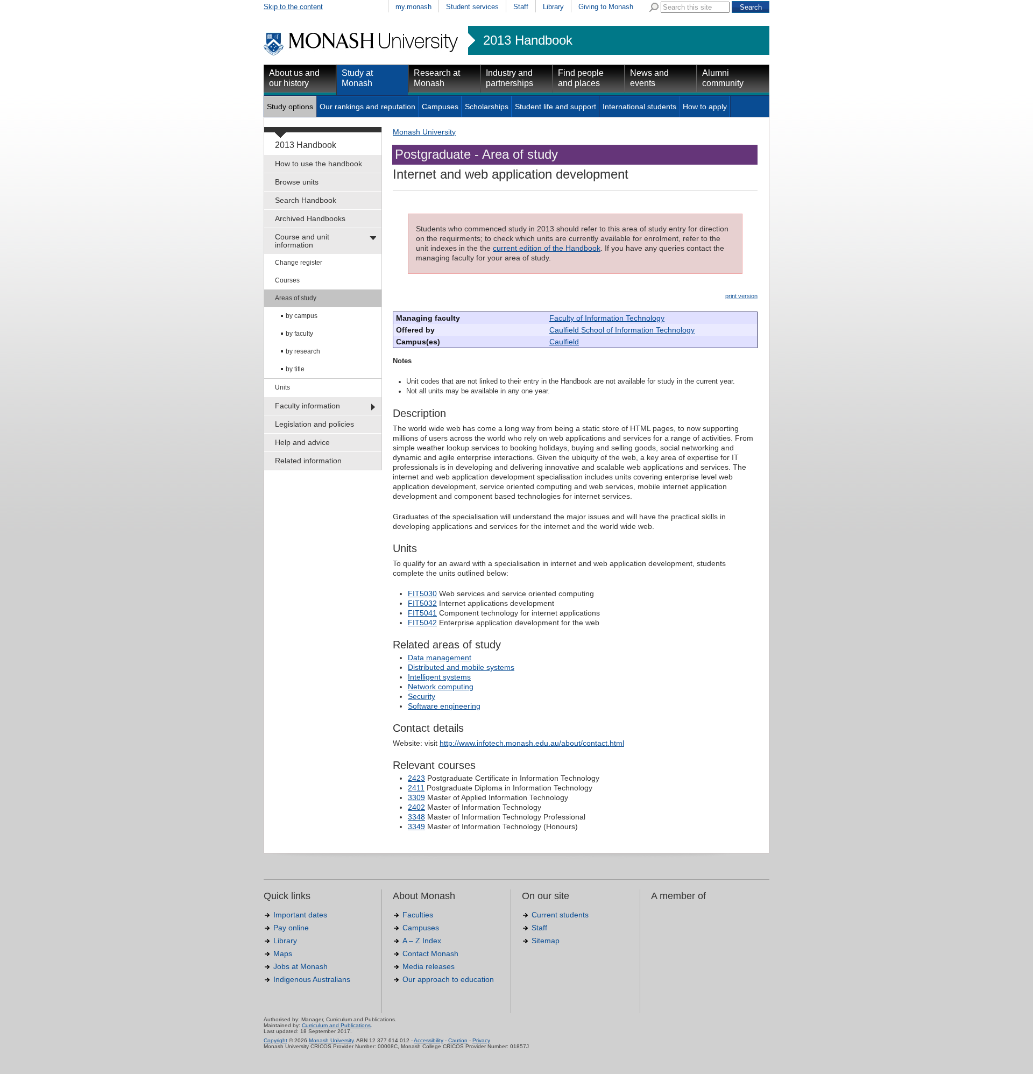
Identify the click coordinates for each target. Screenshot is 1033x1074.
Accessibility (428, 1040)
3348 (416, 816)
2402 (416, 807)
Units (282, 387)
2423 (416, 778)
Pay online (291, 927)
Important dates (300, 914)
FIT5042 (422, 622)
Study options (290, 106)
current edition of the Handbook (546, 248)
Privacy (481, 1040)
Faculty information (307, 405)
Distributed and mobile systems (461, 667)
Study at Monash (357, 78)
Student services (472, 7)
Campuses (440, 106)
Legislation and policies (314, 424)
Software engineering (444, 706)
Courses (287, 280)
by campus (301, 316)
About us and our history (294, 78)
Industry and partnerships (509, 78)
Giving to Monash (605, 7)
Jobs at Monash (300, 966)
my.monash (413, 7)
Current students (560, 914)
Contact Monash (430, 953)
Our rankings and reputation (367, 106)
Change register (298, 262)
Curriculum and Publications (336, 1025)
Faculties (417, 914)
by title (295, 369)
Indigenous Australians (311, 979)
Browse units (297, 182)
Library (553, 7)
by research (303, 351)
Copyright (275, 1040)
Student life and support (555, 106)
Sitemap (546, 940)
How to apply (705, 106)
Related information (308, 460)
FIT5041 (422, 613)
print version (741, 296)
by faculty (299, 333)
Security (421, 696)
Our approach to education (448, 979)
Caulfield (564, 341)
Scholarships (486, 106)
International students (639, 106)
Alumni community (723, 78)
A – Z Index (421, 940)
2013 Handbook (527, 40)
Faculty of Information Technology (606, 318)
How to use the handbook (318, 163)
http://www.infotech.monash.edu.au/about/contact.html (532, 743)
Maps (282, 953)
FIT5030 (422, 593)
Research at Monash (437, 78)
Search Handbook (305, 200)
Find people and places (581, 78)
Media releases (428, 966)
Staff (520, 7)
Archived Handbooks (310, 218)
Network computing (440, 686)
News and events (649, 78)
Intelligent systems (439, 677)
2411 (416, 787)
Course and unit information (302, 240)
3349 (416, 826)
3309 (416, 797)
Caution (458, 1040)
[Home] (362, 54)
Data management (439, 657)
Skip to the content (293, 7)
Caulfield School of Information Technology (622, 330)
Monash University (424, 132)
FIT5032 (422, 603)
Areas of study (295, 298)
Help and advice (302, 442)
